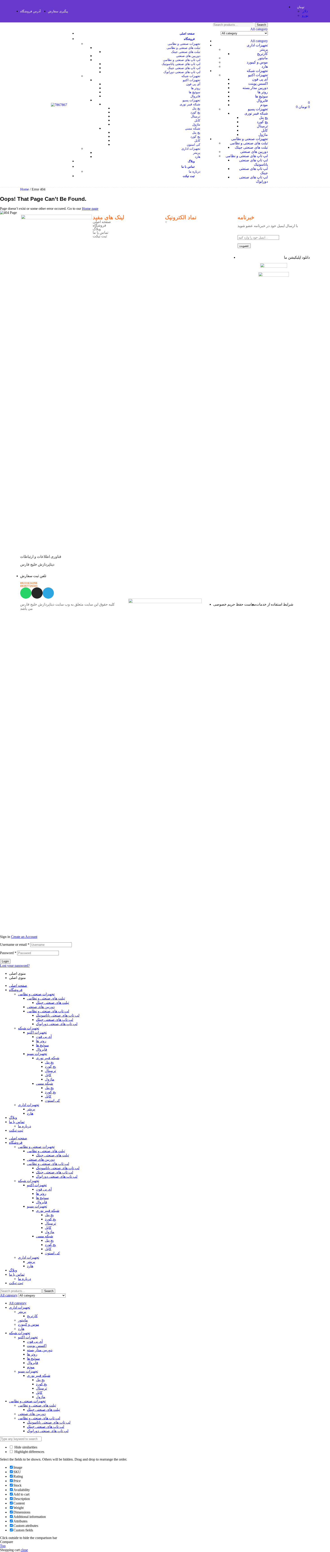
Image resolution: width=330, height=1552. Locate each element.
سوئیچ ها (261, 96)
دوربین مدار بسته (255, 88)
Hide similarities (25, 1447)
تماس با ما (100, 232)
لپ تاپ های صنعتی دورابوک (56, 1024)
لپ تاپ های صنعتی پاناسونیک (57, 1015)
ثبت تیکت (100, 236)
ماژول (263, 134)
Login (5, 961)
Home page (90, 208)
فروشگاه (99, 225)
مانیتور (263, 58)
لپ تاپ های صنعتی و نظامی (247, 156)
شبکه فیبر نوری (256, 113)
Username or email (14, 944)
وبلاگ (97, 229)
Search (261, 24)
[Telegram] (48, 593)
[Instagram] (37, 593)
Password (8, 953)
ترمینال (262, 126)
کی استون (52, 1100)
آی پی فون (260, 79)
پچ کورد (262, 122)
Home (24, 189)
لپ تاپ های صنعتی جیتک (54, 1020)
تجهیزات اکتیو (258, 75)
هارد (265, 66)
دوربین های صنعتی (254, 152)
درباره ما (24, 1126)
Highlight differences (28, 1452)
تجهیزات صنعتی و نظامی (249, 139)
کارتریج (262, 54)
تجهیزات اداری (257, 45)
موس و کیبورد (257, 62)
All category (259, 41)
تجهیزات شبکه (257, 71)
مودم (264, 105)
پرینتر (264, 49)
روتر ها (262, 92)
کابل (264, 130)
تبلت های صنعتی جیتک (251, 147)
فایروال (262, 100)
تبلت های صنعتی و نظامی (249, 143)
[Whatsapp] (25, 593)
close (24, 1550)
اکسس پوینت (258, 83)
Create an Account (24, 937)
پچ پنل (263, 117)
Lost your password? (15, 966)
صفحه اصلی (102, 222)
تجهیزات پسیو (258, 109)
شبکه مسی (44, 1083)
